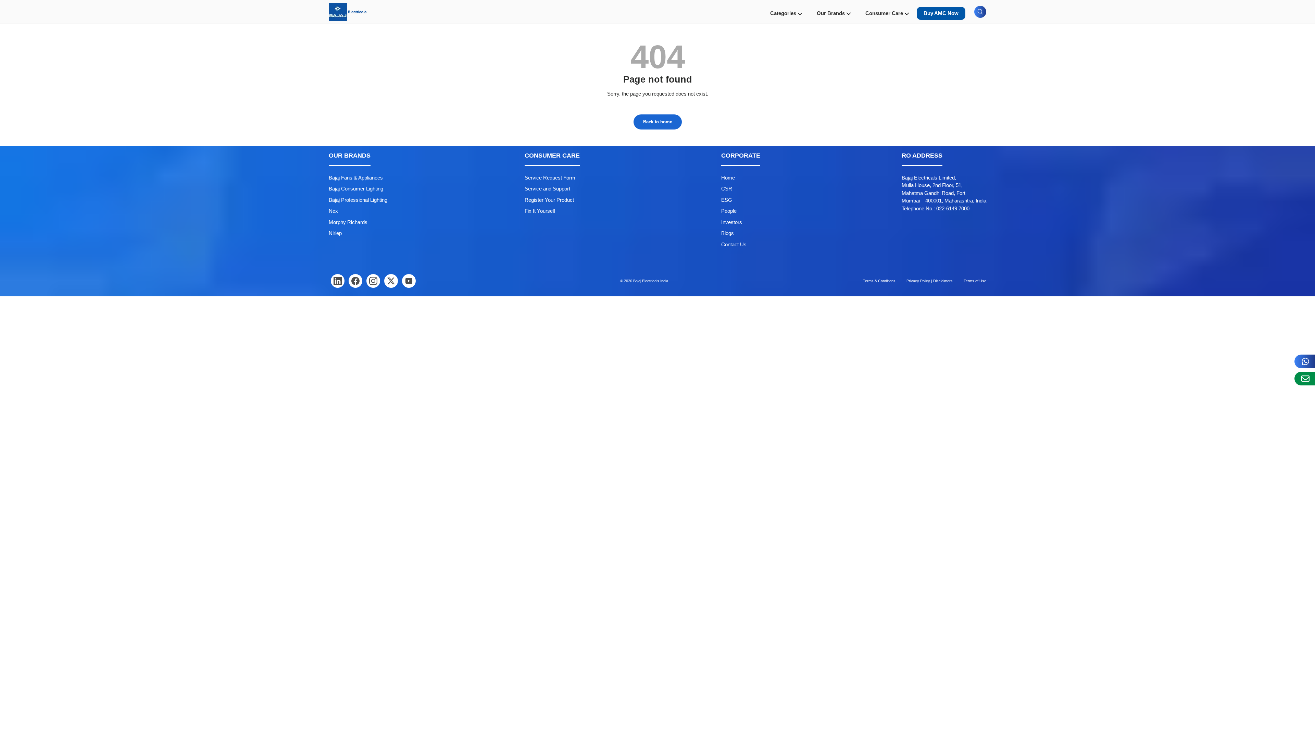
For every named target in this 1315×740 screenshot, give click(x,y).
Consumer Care (884, 13)
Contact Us (734, 244)
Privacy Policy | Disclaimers (929, 281)
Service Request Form (550, 178)
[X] (391, 281)
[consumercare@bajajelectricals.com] (1304, 378)
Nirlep (335, 233)
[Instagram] (373, 281)
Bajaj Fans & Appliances (356, 178)
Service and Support (547, 189)
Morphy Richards (348, 222)
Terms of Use (975, 281)
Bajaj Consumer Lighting (356, 189)
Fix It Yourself (540, 211)
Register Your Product (549, 200)
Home (728, 178)
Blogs (727, 233)
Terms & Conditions (879, 281)
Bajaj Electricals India (650, 281)
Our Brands (831, 13)
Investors (731, 222)
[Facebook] (355, 281)
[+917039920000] (1304, 361)
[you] (409, 281)
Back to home (657, 121)
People (729, 211)
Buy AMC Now (941, 13)
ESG (726, 200)
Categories (783, 13)
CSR (726, 189)
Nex (333, 211)
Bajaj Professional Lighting (358, 200)
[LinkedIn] (338, 281)
